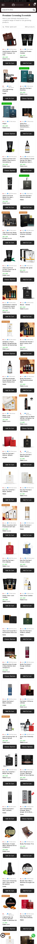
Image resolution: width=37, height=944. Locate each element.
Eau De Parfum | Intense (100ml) (26, 233)
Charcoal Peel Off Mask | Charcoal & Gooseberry (9, 160)
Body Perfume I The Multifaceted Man (26, 380)
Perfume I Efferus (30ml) (26, 702)
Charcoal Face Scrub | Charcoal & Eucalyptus (9, 269)
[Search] (34, 10)
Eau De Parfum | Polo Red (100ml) (26, 916)
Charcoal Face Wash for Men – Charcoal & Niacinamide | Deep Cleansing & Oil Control (10, 197)
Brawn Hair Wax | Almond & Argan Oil (27, 881)
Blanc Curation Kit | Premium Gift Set (10, 526)
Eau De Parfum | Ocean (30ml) (26, 561)
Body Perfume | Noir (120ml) (8, 809)
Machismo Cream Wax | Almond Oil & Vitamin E (9, 845)
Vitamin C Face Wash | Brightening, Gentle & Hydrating (10, 343)
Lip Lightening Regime (8, 90)
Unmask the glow (26, 268)
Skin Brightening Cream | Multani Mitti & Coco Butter (27, 773)
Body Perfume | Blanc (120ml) (25, 526)
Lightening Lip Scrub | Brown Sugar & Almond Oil (10, 918)
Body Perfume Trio (27, 844)
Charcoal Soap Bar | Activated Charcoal (10, 631)
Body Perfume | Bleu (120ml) (8, 702)
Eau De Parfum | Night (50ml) (26, 455)
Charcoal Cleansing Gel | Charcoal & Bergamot (9, 882)
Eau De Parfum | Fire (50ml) (8, 561)
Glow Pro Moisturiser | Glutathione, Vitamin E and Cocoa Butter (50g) (27, 125)
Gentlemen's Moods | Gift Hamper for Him (10, 53)
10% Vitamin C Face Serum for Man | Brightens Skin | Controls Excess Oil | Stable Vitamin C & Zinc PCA (27, 160)
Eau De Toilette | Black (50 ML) (9, 772)
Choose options (27, 98)
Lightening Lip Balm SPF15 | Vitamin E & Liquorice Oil (27, 418)
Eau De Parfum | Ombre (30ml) (26, 631)
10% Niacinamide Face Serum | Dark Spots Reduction (9, 380)
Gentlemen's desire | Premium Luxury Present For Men (10, 306)
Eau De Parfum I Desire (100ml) (26, 196)
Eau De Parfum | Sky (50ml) (26, 490)
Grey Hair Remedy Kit (26, 737)
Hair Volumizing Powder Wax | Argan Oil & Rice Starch (26, 810)
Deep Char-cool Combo (8, 596)
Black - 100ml (25, 304)
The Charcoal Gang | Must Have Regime (10, 233)
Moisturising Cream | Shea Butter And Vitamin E (10, 666)
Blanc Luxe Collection (6, 416)
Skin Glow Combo (26, 595)
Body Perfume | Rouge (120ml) (25, 665)
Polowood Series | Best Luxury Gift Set (26, 343)
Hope (4, 123)
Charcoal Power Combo (25, 52)
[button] (3, 5)
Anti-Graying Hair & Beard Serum (10, 737)
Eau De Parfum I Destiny (26, 89)
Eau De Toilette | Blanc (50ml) (9, 490)
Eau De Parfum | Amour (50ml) (8, 454)
